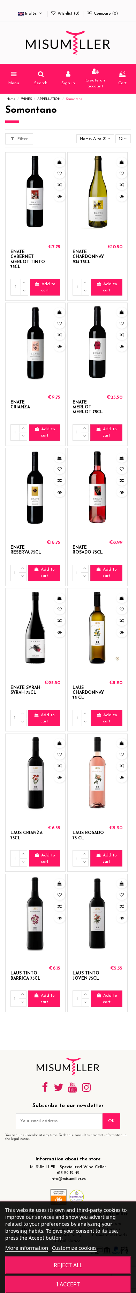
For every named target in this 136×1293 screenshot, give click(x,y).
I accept (68, 1284)
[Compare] (59, 185)
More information (26, 1247)
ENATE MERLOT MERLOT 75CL (88, 407)
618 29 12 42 (68, 1173)
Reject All (68, 1265)
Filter (22, 139)
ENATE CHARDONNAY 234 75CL (88, 257)
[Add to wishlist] (59, 174)
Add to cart (48, 287)
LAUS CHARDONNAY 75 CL (88, 693)
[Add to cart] (59, 162)
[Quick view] (59, 197)
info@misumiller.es (68, 1179)
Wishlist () (68, 13)
